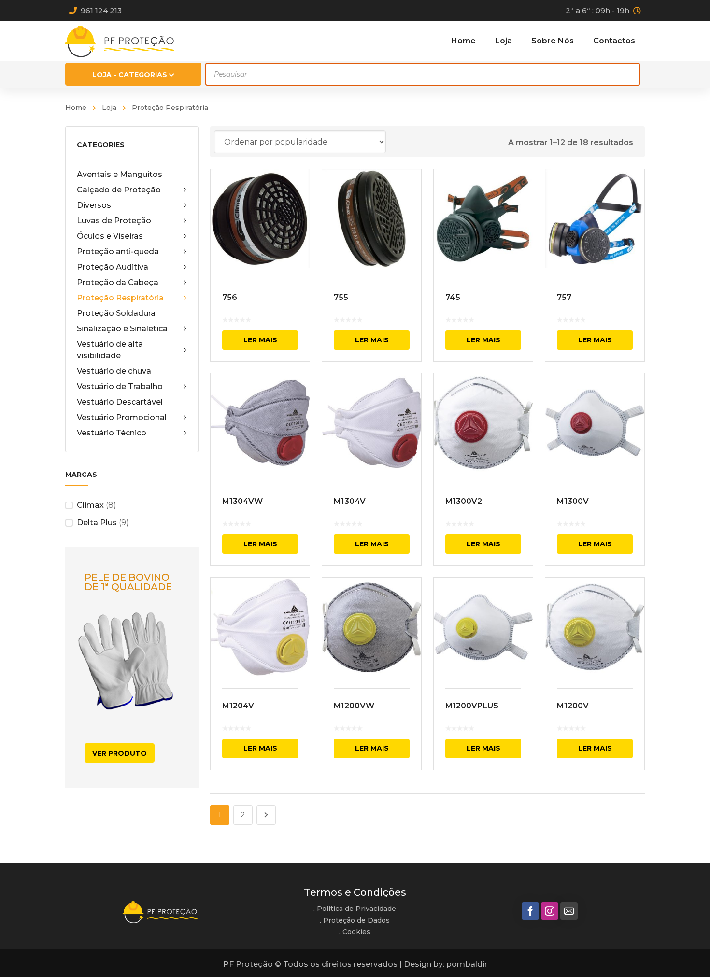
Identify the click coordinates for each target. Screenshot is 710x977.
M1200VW (354, 705)
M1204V (238, 705)
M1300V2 (463, 501)
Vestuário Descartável (120, 402)
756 (229, 297)
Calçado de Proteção (119, 189)
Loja (109, 107)
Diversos (94, 205)
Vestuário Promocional (122, 417)
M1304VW (242, 501)
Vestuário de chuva (114, 371)
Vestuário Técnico (111, 432)
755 (341, 297)
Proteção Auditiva (112, 266)
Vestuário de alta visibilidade (110, 349)
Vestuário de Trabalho (120, 386)
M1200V (573, 705)
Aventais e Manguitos (119, 174)
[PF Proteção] (119, 40)
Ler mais (260, 340)
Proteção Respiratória (120, 297)
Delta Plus (97, 522)
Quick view (260, 219)
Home (75, 107)
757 (564, 297)
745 (452, 297)
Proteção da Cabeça (117, 282)
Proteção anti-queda (118, 251)
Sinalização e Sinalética (122, 328)
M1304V (350, 501)
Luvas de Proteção (114, 220)
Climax (90, 505)
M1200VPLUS (471, 705)
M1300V (573, 501)
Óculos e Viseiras (110, 236)
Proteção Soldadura (116, 313)
